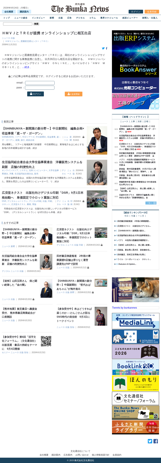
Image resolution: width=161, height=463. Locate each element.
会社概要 (8, 11)
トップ (6, 18)
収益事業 (51, 137)
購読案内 (24, 11)
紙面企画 (30, 140)
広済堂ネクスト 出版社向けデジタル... (134, 226)
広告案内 (68, 455)
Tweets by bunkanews (124, 307)
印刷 (50, 201)
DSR (4, 201)
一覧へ (149, 203)
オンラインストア (10, 170)
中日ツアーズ (28, 137)
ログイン (136, 12)
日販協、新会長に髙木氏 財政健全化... (134, 250)
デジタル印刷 (35, 201)
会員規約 (117, 455)
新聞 (52, 18)
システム (23, 170)
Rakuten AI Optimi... (127, 264)
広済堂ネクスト (18, 204)
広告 (69, 18)
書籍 (29, 204)
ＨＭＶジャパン (12, 41)
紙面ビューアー (130, 18)
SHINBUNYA (8, 137)
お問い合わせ (82, 455)
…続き (34, 148)
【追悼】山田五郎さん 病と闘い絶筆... (134, 245)
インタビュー (38, 18)
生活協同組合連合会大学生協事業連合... (134, 235)
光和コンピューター (38, 170)
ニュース (6, 38)
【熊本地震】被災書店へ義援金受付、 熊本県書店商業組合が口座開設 (19, 312)
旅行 (23, 140)
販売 (36, 173)
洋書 (11, 173)
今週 (133, 216)
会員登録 (152, 12)
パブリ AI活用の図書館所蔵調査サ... (133, 240)
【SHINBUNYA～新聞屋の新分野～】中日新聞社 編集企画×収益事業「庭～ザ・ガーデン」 (19, 233)
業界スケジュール (109, 18)
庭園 (17, 140)
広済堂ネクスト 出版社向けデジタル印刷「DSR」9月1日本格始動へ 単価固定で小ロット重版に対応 (137, 146)
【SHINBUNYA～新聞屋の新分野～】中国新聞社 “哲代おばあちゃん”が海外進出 (74, 285)
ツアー (18, 137)
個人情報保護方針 (100, 455)
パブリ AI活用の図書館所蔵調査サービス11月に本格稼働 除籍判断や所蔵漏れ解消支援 (137, 162)
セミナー (6, 352)
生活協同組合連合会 (24, 173)
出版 (60, 18)
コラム (92, 18)
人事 (133, 122)
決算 (140, 122)
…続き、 (27, 67)
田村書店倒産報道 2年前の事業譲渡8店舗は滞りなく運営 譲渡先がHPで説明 (74, 260)
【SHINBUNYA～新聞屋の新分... (131, 231)
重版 (34, 204)
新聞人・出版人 (150, 18)
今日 (126, 216)
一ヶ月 (141, 216)
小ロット (6, 204)
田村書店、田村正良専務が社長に (131, 254)
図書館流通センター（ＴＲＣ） (35, 41)
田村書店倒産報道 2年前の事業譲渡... (133, 221)
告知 (72, 327)
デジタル (80, 18)
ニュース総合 (21, 18)
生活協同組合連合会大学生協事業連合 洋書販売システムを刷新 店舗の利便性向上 (19, 260)
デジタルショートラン (17, 201)
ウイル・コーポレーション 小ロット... (134, 259)
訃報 (146, 122)
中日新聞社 (41, 137)
